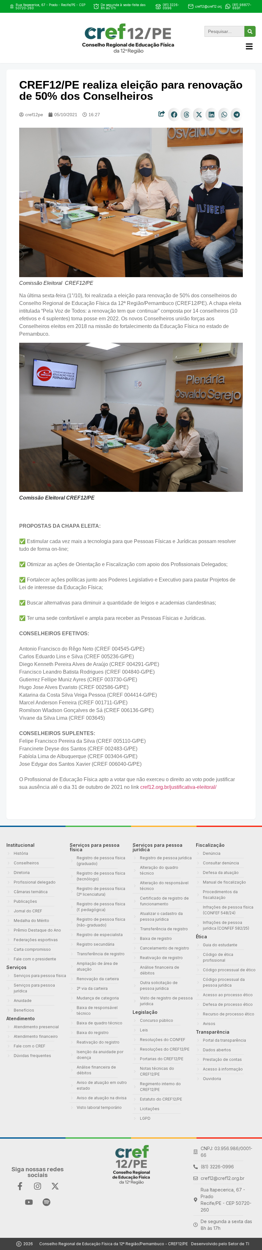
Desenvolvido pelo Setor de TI (220, 1243)
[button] (174, 115)
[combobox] (224, 31)
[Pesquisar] (250, 31)
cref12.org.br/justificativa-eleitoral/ (178, 787)
